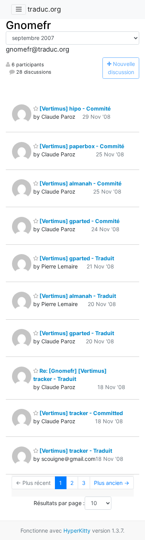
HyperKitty (76, 530)
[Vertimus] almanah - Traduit (77, 295)
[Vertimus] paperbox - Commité (81, 146)
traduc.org (44, 9)
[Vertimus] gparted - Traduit (76, 258)
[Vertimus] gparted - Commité (78, 221)
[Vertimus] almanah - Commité (79, 183)
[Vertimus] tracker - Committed (80, 413)
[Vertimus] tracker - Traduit (75, 450)
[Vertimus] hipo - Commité (74, 108)
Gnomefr (28, 25)
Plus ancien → (111, 482)
